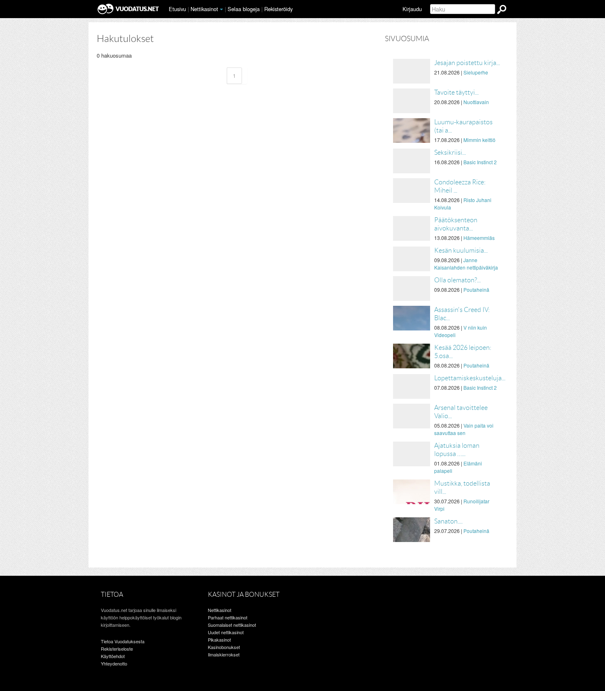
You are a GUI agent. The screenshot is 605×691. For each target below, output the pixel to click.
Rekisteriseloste (117, 648)
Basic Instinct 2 (480, 161)
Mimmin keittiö (479, 139)
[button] (221, 9)
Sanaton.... (448, 521)
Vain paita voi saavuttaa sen (463, 429)
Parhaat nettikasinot (227, 617)
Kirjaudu (412, 9)
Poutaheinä (476, 289)
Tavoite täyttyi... (456, 92)
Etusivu (177, 9)
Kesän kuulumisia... (461, 250)
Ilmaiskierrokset (224, 654)
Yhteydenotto (114, 663)
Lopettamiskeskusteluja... (469, 378)
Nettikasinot (204, 9)
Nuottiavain (476, 101)
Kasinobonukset (224, 647)
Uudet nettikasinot (226, 632)
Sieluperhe (475, 72)
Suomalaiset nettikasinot (232, 624)
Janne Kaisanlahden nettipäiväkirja (466, 263)
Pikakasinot (219, 639)
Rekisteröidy (278, 9)
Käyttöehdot (113, 656)
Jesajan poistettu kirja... (467, 62)
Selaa (244, 9)
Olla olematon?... (457, 280)
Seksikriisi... (450, 152)
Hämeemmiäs (479, 237)
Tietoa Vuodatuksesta (122, 641)
